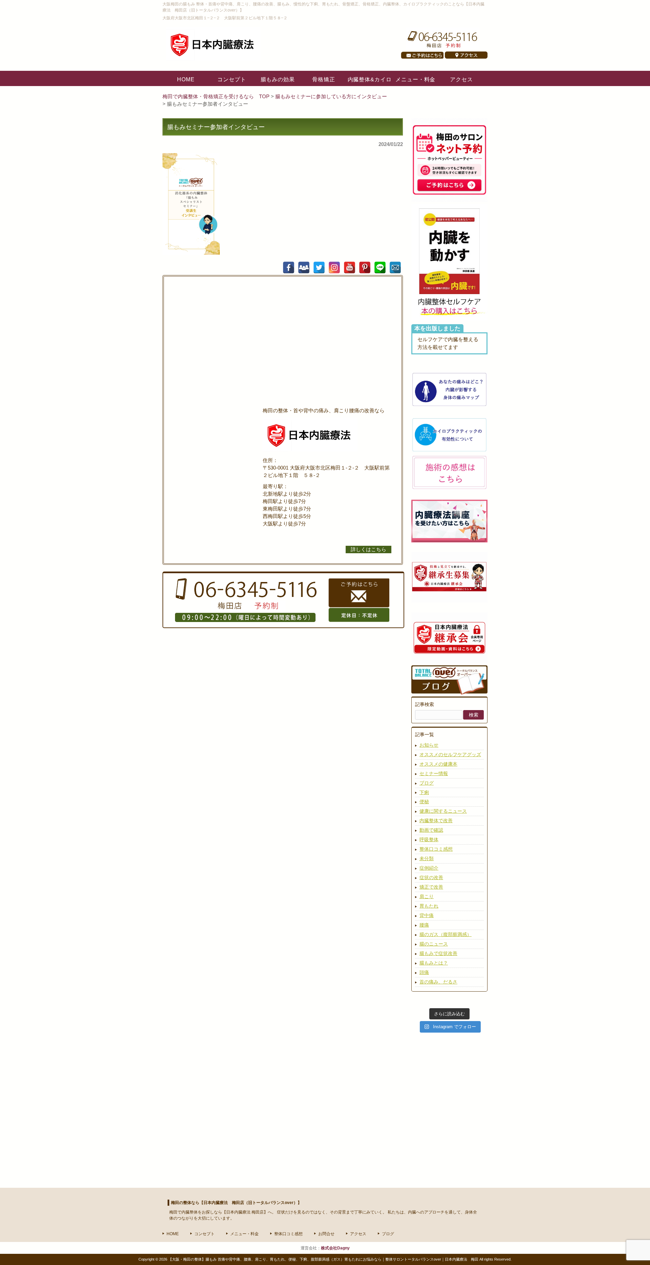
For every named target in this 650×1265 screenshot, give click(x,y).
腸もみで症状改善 (438, 953)
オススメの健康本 (438, 764)
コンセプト (204, 1233)
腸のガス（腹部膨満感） (445, 934)
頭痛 (424, 972)
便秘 (424, 801)
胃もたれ (428, 906)
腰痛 (424, 925)
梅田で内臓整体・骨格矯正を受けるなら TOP (216, 96)
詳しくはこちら (368, 549)
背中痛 (426, 915)
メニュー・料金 (244, 1233)
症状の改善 (431, 877)
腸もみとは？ (433, 963)
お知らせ (428, 745)
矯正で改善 (431, 887)
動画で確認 (431, 830)
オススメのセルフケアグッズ (450, 754)
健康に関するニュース (443, 811)
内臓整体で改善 (436, 820)
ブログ (426, 783)
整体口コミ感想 (436, 849)
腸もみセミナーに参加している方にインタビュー (331, 96)
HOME (173, 1233)
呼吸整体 (428, 839)
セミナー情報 (433, 773)
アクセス (358, 1233)
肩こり (426, 896)
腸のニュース (433, 944)
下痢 (424, 792)
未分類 (426, 858)
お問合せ (326, 1233)
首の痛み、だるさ (438, 981)
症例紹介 (428, 868)
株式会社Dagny (335, 1248)
